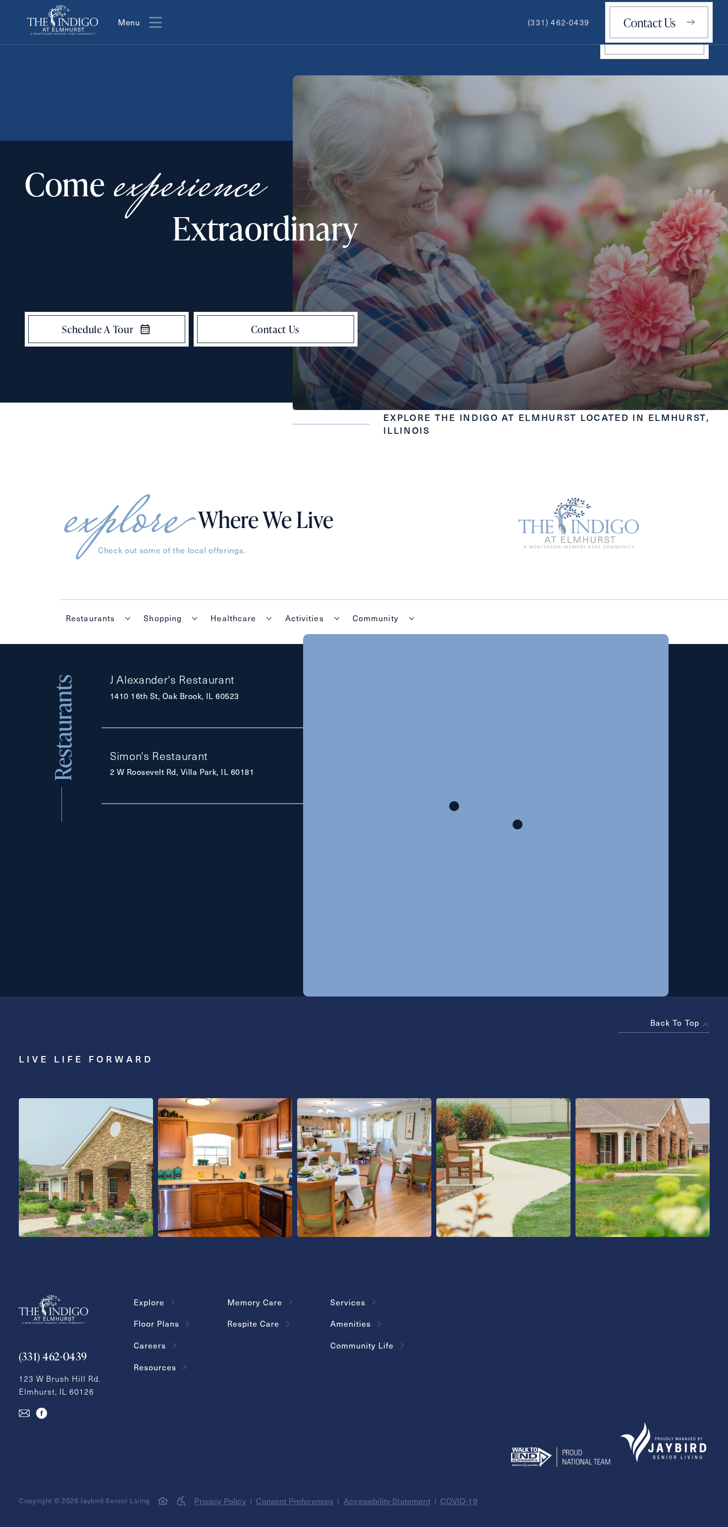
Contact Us (650, 22)
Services (347, 1302)
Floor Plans (156, 1323)
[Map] (486, 815)
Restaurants (90, 618)
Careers (150, 1345)
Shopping (163, 618)
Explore (149, 1302)
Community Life (362, 1345)
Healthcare (233, 618)
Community (376, 618)
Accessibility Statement (387, 1501)
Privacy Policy (220, 1501)
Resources (155, 1367)
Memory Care (254, 1302)
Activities (304, 618)
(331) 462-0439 (558, 22)
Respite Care (253, 1323)
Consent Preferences (294, 1501)
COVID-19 (458, 1501)
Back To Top (674, 1022)
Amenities (350, 1323)
